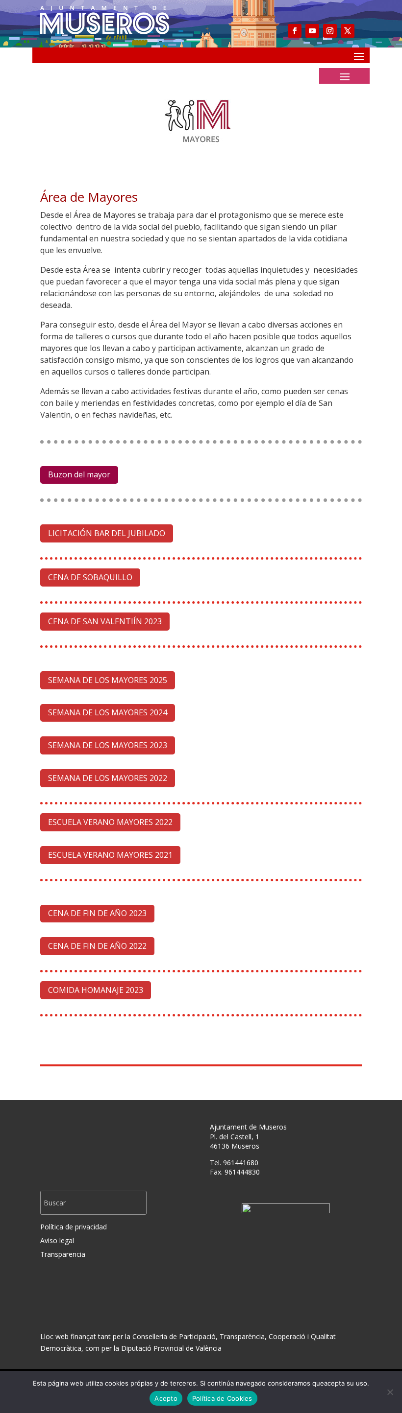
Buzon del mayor (79, 474)
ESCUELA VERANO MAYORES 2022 (110, 822)
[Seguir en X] (347, 31)
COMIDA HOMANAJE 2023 (95, 990)
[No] (390, 1392)
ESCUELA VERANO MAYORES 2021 (110, 854)
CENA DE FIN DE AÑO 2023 (97, 913)
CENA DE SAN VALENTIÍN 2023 (105, 621)
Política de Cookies (222, 1398)
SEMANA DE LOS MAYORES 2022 (107, 778)
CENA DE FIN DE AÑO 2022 (97, 946)
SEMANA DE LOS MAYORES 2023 (107, 745)
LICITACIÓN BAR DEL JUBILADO (106, 533)
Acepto (165, 1398)
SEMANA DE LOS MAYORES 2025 (107, 680)
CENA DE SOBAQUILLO (90, 577)
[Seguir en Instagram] (330, 31)
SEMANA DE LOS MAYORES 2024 (107, 712)
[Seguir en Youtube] (312, 31)
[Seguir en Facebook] (295, 31)
